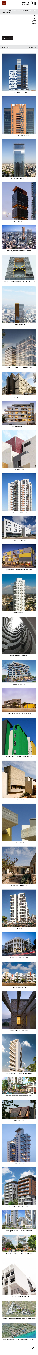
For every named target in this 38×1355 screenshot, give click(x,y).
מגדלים (18, 51)
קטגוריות (6, 47)
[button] (4, 3)
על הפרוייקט (6, 13)
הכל (35, 51)
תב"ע (20, 41)
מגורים (12, 51)
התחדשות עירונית (27, 51)
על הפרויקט (7, 38)
